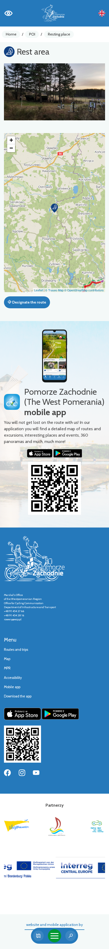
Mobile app (12, 687)
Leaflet (38, 290)
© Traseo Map (54, 290)
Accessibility (13, 678)
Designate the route (28, 302)
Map (7, 659)
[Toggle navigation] (54, 935)
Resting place (59, 34)
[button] (54, 208)
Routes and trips (16, 650)
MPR (7, 668)
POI (32, 34)
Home (11, 34)
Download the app (17, 696)
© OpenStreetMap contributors (84, 290)
